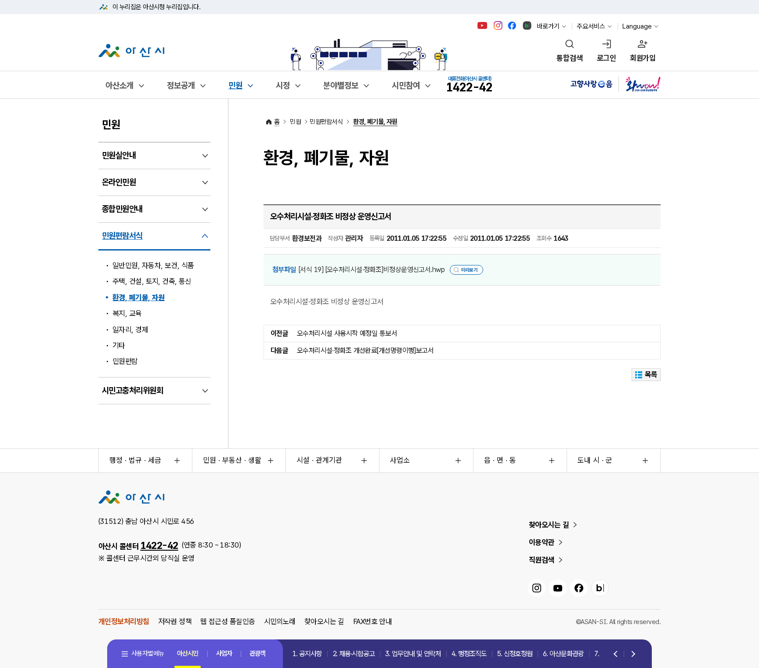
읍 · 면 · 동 (500, 460)
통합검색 (570, 58)
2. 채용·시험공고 (354, 654)
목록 (651, 374)
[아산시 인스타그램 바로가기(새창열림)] (499, 25)
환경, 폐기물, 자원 (138, 297)
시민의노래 (280, 621)
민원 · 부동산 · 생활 (232, 460)
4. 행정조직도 (469, 654)
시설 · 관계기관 (319, 460)
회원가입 (642, 58)
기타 (118, 345)
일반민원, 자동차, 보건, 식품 (153, 265)
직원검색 (541, 559)
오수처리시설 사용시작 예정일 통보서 (347, 333)
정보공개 (181, 85)
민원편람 (125, 361)
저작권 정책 (175, 621)
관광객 (257, 653)
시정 (283, 85)
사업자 (224, 653)
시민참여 (406, 85)
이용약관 (541, 542)
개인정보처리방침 (123, 621)
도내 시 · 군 (595, 460)
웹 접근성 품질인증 (227, 621)
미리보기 (469, 270)
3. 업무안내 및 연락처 (413, 654)
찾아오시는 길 (549, 524)
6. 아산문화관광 (563, 654)
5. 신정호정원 (514, 654)
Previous (616, 654)
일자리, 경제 (130, 329)
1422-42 (159, 545)
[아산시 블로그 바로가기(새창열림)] (527, 25)
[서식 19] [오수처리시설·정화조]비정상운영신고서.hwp (372, 269)
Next (631, 654)
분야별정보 (340, 85)
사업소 (400, 460)
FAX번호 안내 (372, 621)
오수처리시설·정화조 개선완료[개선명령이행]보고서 (365, 350)
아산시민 (187, 653)
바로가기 (548, 26)
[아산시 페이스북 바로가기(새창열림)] (513, 25)
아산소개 (119, 85)
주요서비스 (591, 26)
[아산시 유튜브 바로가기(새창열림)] (482, 25)
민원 (235, 85)
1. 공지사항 (307, 654)
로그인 (606, 58)
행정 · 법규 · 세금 (135, 460)
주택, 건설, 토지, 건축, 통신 (152, 281)
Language (637, 26)
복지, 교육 (127, 313)
